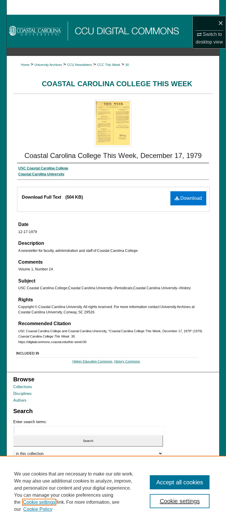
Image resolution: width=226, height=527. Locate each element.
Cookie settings (39, 502)
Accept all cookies (179, 482)
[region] (113, 491)
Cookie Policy (37, 509)
